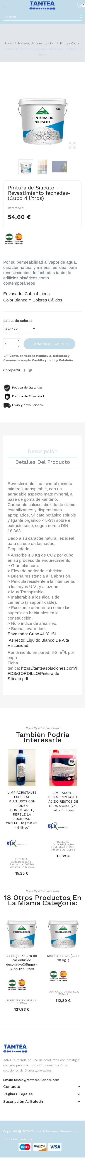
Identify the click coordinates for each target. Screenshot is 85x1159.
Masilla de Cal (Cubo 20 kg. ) (63, 958)
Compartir (25, 370)
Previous (2, 115)
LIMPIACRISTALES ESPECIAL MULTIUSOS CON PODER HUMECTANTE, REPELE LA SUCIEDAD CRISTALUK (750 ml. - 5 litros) (22, 810)
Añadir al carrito (51, 344)
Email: (8, 1080)
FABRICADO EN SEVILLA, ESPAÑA (22, 1001)
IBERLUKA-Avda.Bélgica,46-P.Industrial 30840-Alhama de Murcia (22, 863)
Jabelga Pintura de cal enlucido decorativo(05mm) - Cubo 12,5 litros (21, 962)
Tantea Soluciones (44, 1131)
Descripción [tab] (43, 451)
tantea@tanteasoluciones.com (36, 1080)
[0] (79, 5)
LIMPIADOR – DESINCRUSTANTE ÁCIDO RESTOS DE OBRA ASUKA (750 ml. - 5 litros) (63, 801)
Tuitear (30, 370)
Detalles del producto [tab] (42, 462)
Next (83, 115)
